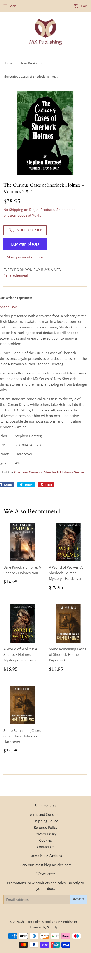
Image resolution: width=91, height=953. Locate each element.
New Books (29, 63)
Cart (84, 5)
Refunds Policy (45, 827)
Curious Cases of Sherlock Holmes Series (49, 472)
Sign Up (78, 899)
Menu (13, 5)
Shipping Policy (45, 821)
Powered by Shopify (44, 927)
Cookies (45, 840)
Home (8, 63)
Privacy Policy (46, 833)
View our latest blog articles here (45, 865)
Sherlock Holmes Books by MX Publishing (49, 922)
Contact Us (45, 846)
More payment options (25, 257)
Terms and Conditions (45, 814)
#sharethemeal (16, 275)
